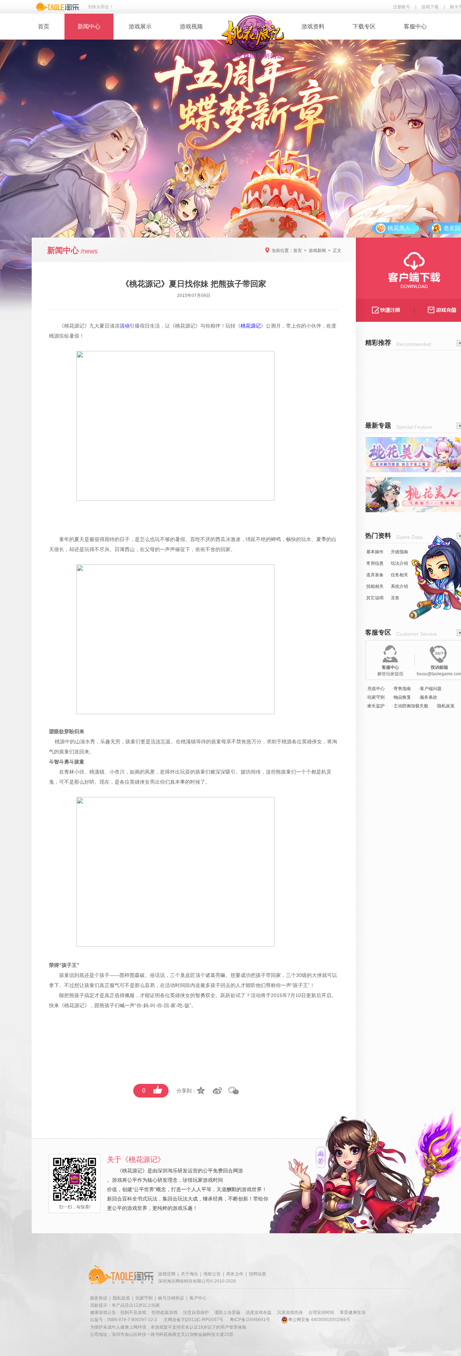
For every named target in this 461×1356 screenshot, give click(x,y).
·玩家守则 (375, 697)
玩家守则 (144, 1298)
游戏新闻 (317, 250)
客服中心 (415, 26)
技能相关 (375, 586)
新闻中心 (88, 26)
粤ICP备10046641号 (250, 1319)
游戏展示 (140, 26)
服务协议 (98, 1298)
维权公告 (212, 1273)
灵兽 (395, 597)
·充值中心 (375, 688)
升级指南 (399, 551)
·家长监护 (375, 705)
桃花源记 (74, 326)
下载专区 (364, 26)
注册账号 (401, 6)
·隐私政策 (445, 705)
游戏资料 (313, 26)
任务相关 (399, 574)
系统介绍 (399, 586)
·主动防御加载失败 (410, 705)
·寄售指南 (401, 688)
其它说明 (375, 597)
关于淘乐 (189, 1273)
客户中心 (198, 1298)
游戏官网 (166, 1273)
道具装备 (375, 574)
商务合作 (234, 1273)
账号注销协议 (171, 1298)
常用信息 (375, 563)
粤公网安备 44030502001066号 (319, 1319)
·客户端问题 (430, 688)
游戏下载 (430, 6)
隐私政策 (121, 1298)
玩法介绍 (399, 563)
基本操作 (375, 551)
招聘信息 (257, 1273)
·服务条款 (428, 697)
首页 (43, 26)
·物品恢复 (401, 697)
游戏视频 (191, 26)
